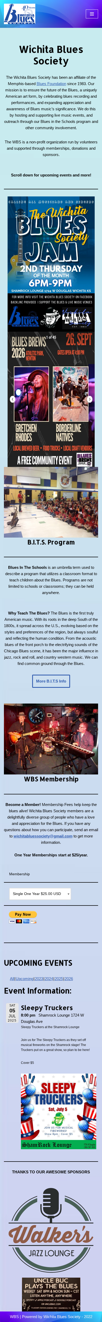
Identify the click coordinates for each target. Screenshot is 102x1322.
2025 (59, 978)
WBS (14, 1316)
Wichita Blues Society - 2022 (67, 1316)
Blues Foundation (51, 83)
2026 (69, 978)
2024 (49, 978)
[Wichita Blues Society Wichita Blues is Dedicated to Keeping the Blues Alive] (19, 14)
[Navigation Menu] (92, 13)
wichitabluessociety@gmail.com (43, 836)
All (12, 978)
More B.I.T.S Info (51, 681)
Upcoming (24, 978)
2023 (39, 978)
